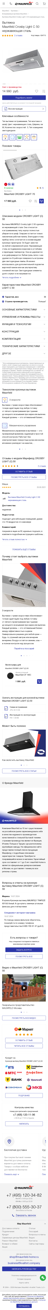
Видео (32, 1238)
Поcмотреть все (24, 957)
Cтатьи (32, 1228)
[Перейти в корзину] (44, 3)
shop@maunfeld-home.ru (24, 1257)
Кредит (5, 1235)
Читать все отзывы (24, 1046)
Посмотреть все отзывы (24, 477)
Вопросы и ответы (37, 1235)
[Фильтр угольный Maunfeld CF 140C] (10, 676)
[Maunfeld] (24, 3)
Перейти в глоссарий (24, 648)
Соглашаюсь (24, 1306)
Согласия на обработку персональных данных (28, 1301)
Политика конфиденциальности (24, 1275)
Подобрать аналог (24, 98)
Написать (24, 1124)
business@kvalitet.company (24, 1263)
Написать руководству (24, 1269)
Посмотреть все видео (24, 1018)
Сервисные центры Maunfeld (15, 1238)
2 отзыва (18, 35)
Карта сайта (24, 1283)
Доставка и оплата (10, 1228)
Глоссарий (33, 1231)
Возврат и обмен (9, 1244)
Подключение (8, 1231)
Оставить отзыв (24, 472)
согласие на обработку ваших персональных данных (23, 1297)
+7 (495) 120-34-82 (24, 1195)
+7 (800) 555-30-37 (24, 1207)
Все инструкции (15, 109)
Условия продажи (24, 1279)
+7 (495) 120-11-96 (24, 1114)
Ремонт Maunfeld (9, 1241)
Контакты (33, 1241)
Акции (4, 1247)
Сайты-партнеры (36, 1244)
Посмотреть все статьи (24, 771)
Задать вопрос (24, 950)
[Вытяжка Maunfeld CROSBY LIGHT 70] (24, 166)
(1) (43, 188)
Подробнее (24, 1096)
